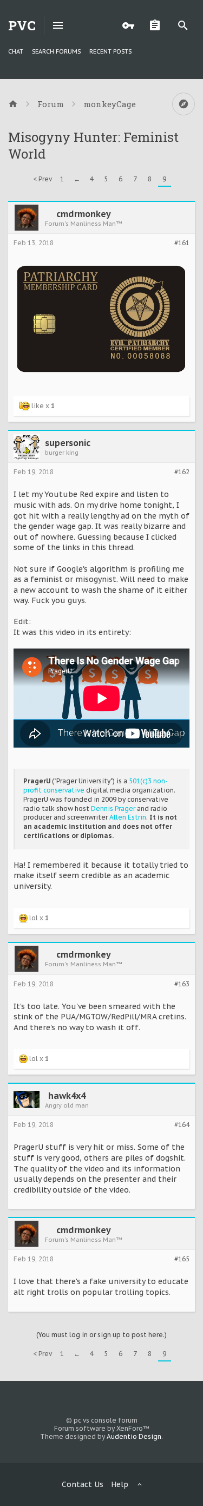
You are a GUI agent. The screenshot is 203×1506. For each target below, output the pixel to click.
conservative (63, 790)
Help (119, 1484)
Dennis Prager (113, 808)
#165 (181, 1259)
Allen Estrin (127, 817)
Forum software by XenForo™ (101, 1428)
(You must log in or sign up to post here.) (101, 1335)
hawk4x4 (67, 1095)
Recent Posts (110, 51)
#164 (181, 1125)
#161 (181, 243)
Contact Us (82, 1484)
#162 (181, 472)
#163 (181, 984)
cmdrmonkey (83, 213)
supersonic (67, 442)
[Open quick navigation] (183, 104)
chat (15, 51)
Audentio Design (134, 1436)
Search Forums (56, 51)
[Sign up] (157, 25)
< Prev (42, 179)
